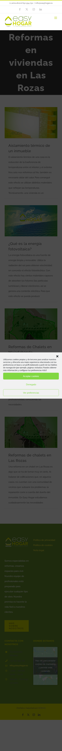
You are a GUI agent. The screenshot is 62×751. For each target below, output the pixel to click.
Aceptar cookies (31, 376)
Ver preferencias (31, 392)
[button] (57, 356)
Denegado (31, 384)
